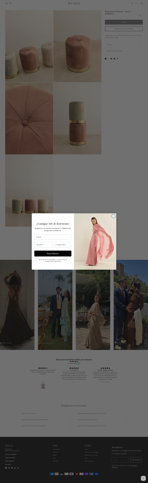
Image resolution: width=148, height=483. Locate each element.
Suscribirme (53, 253)
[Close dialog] (113, 216)
